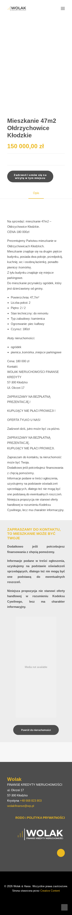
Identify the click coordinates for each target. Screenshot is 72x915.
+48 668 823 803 (31, 800)
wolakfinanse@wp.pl (20, 806)
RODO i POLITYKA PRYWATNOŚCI (40, 817)
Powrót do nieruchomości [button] (36, 729)
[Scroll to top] (64, 907)
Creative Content (50, 890)
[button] (63, 8)
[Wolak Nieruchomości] (17, 8)
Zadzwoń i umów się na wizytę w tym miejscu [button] (30, 176)
